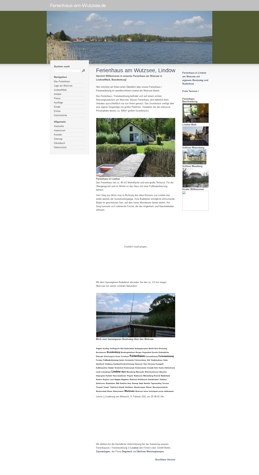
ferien (146, 391)
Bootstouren (101, 352)
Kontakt (58, 134)
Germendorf (130, 360)
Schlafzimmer (153, 379)
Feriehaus (125, 356)
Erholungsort (109, 356)
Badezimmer (129, 348)
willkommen (169, 391)
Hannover (139, 364)
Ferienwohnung (166, 356)
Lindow (116, 371)
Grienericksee (140, 360)
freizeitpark (153, 391)
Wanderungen (139, 387)
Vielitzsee (129, 387)
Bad (122, 348)
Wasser (149, 387)
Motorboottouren (152, 372)
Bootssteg (163, 348)
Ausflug (106, 348)
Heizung (151, 364)
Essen (118, 356)
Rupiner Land (108, 379)
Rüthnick (133, 379)
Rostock (157, 376)
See (117, 383)
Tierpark (99, 387)
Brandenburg (113, 352)
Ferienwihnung (152, 356)
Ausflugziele (115, 348)
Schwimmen (110, 383)
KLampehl (160, 364)
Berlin (151, 348)
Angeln (99, 348)
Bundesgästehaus (128, 352)
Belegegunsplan (141, 348)
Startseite (59, 126)
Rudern (99, 379)
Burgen (139, 352)
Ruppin (118, 379)
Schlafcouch (142, 379)
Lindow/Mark (60, 90)
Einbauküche (164, 352)
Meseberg (131, 372)
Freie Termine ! (190, 91)
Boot (156, 348)
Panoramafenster (119, 376)
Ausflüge (58, 102)
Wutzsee (129, 391)
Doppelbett (146, 352)
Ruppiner (125, 379)
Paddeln (109, 376)
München (163, 372)
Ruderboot (165, 376)
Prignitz (130, 376)
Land (98, 372)
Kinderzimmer (141, 368)
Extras (57, 111)
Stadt (141, 383)
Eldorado (99, 356)
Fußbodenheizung (110, 360)
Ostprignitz (100, 376)
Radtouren (138, 376)
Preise (57, 98)
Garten (121, 360)
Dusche (155, 352)
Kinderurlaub (129, 368)
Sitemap (58, 139)
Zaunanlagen (103, 451)
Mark (123, 372)
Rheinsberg (148, 376)
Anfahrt (57, 94)
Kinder (57, 106)
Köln (156, 368)
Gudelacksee (157, 360)
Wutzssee (139, 391)
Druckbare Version (165, 459)
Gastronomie (60, 115)
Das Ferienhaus (62, 81)
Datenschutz (60, 147)
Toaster (106, 387)
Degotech (127, 451)
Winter (109, 391)
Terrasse (165, 383)
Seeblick (123, 383)
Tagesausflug (156, 383)
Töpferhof (114, 387)
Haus (145, 364)
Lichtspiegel (106, 372)
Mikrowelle (140, 372)
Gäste (165, 360)
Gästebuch (59, 143)
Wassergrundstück (160, 387)
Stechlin (147, 383)
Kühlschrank (170, 368)
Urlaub (121, 387)
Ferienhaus (137, 356)
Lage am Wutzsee (63, 85)
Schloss (163, 379)
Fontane (99, 360)
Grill (148, 360)
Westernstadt (101, 391)
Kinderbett (119, 368)
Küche (161, 368)
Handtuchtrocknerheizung (123, 364)
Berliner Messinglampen (150, 451)
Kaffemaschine (102, 368)
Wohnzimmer (118, 391)
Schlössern (100, 383)
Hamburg (109, 364)
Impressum (59, 130)
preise (161, 391)
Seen (129, 383)
